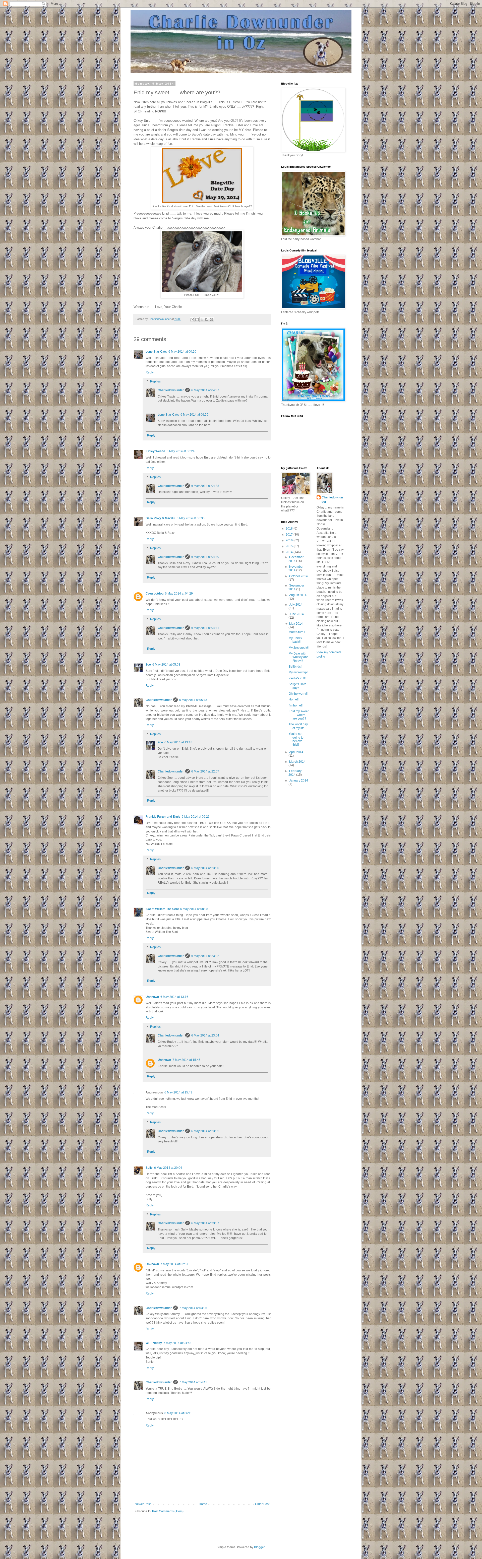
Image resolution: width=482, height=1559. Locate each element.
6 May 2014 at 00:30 (191, 518)
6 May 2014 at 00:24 (181, 451)
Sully (149, 1168)
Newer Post (143, 1504)
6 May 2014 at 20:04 (168, 1168)
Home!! (293, 699)
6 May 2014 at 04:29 (179, 593)
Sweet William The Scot (162, 909)
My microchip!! (298, 672)
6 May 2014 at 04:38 (205, 486)
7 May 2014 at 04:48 (177, 1343)
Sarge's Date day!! (297, 685)
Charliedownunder (171, 390)
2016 (289, 540)
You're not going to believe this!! (296, 739)
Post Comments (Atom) (168, 1511)
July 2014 (296, 604)
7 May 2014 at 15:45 (186, 1060)
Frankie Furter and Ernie (163, 816)
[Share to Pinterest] (211, 319)
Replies (155, 381)
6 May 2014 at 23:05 (205, 1131)
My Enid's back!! (295, 639)
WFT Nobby (154, 1343)
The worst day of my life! (298, 726)
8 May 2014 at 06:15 (178, 1413)
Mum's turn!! (297, 632)
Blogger (259, 1547)
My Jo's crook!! (299, 647)
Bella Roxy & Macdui (160, 518)
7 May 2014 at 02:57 (174, 1264)
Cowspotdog (154, 593)
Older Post (262, 1504)
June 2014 (296, 614)
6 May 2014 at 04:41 (205, 628)
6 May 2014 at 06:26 (196, 816)
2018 (289, 528)
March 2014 (297, 761)
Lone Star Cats (156, 351)
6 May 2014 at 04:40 (205, 557)
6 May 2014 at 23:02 (205, 956)
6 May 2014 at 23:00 (205, 868)
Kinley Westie (155, 451)
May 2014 (296, 623)
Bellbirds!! (295, 666)
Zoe (148, 664)
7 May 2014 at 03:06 (193, 1308)
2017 (289, 534)
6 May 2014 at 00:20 (182, 351)
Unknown (152, 997)
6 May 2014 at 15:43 (178, 1092)
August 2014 (298, 595)
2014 (289, 552)
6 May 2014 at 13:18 (178, 742)
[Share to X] (201, 319)
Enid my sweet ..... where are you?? (299, 714)
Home (203, 1504)
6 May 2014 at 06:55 (194, 414)
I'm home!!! (296, 705)
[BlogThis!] (197, 319)
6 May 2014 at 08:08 (194, 909)
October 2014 (298, 576)
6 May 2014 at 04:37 (205, 390)
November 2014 (296, 568)
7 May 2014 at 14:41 (193, 1382)
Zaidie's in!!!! (297, 678)
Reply (150, 372)
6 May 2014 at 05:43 (193, 700)
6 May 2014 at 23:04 (205, 1035)
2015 (289, 546)
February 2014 (295, 772)
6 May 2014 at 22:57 (205, 771)
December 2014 (296, 558)
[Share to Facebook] (206, 319)
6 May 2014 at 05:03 (166, 664)
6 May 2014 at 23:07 (205, 1223)
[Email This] (192, 319)
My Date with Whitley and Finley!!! (299, 657)
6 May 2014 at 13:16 (174, 997)
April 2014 (296, 752)
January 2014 (298, 780)
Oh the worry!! (298, 693)
